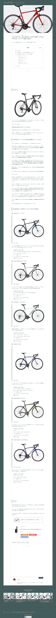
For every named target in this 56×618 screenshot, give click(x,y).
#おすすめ (19, 542)
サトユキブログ (9, 2)
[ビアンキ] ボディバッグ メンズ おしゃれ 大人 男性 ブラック (31, 529)
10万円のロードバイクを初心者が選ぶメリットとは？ (26, 52)
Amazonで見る (24, 534)
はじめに (19, 50)
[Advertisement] (28, 78)
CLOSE (40, 47)
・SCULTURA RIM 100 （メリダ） (22, 57)
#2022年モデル (14, 542)
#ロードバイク (23, 542)
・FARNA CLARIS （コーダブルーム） (23, 63)
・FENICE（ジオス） (20, 60)
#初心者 (28, 542)
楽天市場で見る (33, 534)
